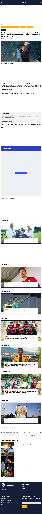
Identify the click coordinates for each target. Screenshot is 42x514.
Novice (7, 24)
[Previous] (2, 233)
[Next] (40, 233)
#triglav (29, 27)
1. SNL (23, 490)
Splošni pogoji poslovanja (6, 500)
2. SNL (23, 492)
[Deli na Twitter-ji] (8, 428)
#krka (17, 27)
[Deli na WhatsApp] (4, 428)
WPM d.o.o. (16, 511)
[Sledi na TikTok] (2, 504)
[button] (1, 2)
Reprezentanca (25, 494)
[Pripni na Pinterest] (12, 428)
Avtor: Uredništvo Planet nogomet (7, 198)
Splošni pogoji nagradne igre (6, 502)
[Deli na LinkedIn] (14, 428)
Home (2, 24)
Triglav (3, 29)
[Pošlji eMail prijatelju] (10, 428)
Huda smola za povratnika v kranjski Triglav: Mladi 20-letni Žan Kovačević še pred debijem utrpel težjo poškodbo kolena (20, 420)
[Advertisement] (21, 14)
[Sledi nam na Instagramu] (1, 504)
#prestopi (23, 27)
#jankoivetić (10, 27)
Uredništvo (3, 488)
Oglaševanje (3, 489)
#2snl (3, 27)
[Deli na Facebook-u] (6, 428)
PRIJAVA (24, 506)
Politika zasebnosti (4, 498)
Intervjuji (23, 488)
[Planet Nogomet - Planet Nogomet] (21, 2)
